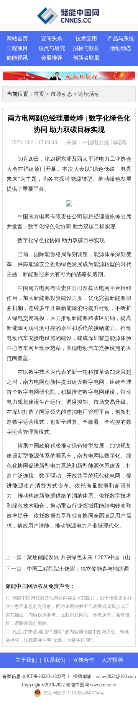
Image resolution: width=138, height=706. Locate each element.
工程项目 (17, 48)
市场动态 (61, 94)
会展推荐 (51, 58)
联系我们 (55, 660)
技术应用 (86, 39)
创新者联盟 (86, 58)
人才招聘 (112, 660)
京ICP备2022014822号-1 (46, 676)
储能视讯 (17, 58)
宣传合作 (83, 660)
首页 (39, 94)
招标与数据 (86, 48)
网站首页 (17, 39)
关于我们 (26, 660)
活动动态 (120, 48)
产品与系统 (120, 39)
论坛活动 (89, 94)
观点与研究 (51, 48)
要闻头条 (51, 39)
